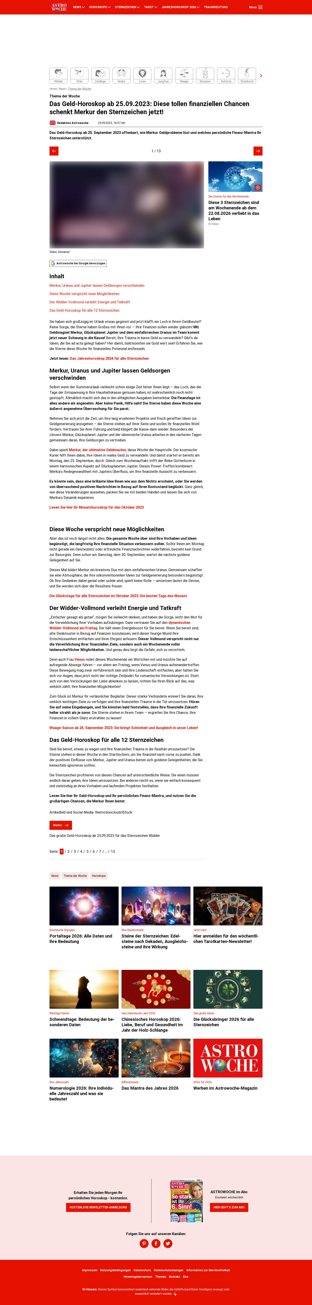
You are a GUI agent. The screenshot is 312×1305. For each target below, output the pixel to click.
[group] (154, 76)
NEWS (77, 7)
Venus (80, 659)
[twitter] (167, 1243)
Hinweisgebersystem (138, 1276)
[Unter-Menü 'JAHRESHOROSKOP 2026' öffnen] (198, 7)
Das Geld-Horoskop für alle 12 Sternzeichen (84, 310)
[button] (126, 293)
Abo (185, 1276)
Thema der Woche (79, 89)
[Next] (259, 76)
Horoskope (99, 876)
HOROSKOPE (98, 7)
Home (53, 89)
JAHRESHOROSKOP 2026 (179, 7)
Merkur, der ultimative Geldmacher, (98, 450)
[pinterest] (144, 1243)
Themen (160, 1276)
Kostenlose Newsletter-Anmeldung (98, 1207)
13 (113, 851)
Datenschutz (142, 1270)
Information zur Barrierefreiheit (208, 1270)
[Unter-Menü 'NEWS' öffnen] (83, 7)
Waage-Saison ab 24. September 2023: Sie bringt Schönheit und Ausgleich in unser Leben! (123, 728)
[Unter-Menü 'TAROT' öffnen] (155, 7)
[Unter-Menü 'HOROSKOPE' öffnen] (109, 7)
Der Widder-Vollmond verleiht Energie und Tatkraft (89, 302)
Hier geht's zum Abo (229, 1207)
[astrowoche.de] (59, 7)
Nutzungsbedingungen (115, 1270)
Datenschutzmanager (169, 1270)
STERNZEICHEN (125, 7)
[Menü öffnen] (260, 7)
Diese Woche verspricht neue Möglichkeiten (84, 294)
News (62, 89)
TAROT (149, 7)
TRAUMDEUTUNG (216, 7)
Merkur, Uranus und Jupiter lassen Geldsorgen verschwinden (96, 285)
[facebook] (156, 1243)
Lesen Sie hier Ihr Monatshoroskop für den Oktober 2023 (96, 507)
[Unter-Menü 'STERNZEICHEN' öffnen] (138, 7)
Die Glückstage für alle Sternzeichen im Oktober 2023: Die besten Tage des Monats (118, 596)
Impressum (89, 1270)
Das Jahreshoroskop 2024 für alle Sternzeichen (109, 358)
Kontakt (174, 1276)
